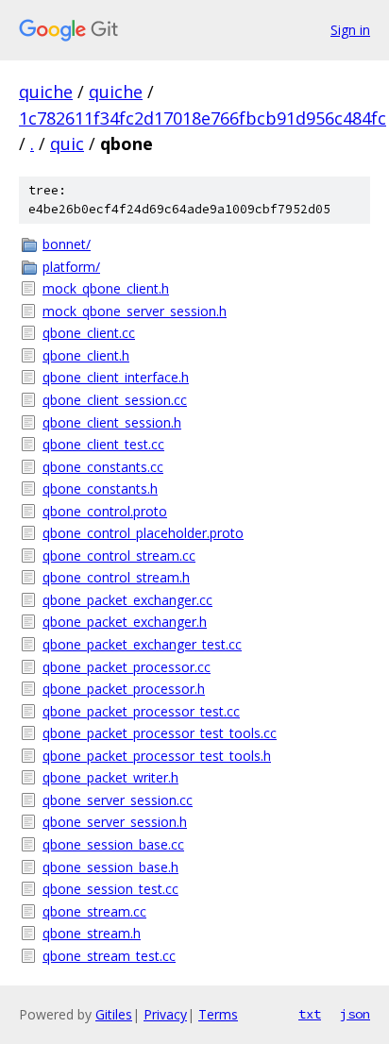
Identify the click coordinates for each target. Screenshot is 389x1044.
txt (309, 1013)
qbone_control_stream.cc (118, 555)
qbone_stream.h (91, 933)
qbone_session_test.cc (110, 889)
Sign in (350, 30)
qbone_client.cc (88, 333)
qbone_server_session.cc (117, 800)
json (355, 1013)
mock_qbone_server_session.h (134, 311)
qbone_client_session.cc (114, 400)
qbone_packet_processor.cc (126, 667)
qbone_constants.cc (102, 467)
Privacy (165, 1014)
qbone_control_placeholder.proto (143, 533)
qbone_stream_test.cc (109, 956)
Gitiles (113, 1014)
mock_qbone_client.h (105, 288)
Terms (218, 1014)
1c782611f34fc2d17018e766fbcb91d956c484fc (202, 118)
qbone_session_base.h (110, 867)
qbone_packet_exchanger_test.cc (142, 644)
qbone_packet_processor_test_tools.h (156, 756)
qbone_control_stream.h (116, 577)
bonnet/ (66, 244)
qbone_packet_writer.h (110, 777)
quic (67, 143)
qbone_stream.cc (94, 911)
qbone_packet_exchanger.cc (127, 600)
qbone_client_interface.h (115, 377)
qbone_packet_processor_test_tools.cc (159, 733)
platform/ (71, 267)
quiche (46, 91)
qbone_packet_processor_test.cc (141, 711)
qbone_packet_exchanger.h (124, 622)
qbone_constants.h (100, 488)
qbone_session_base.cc (113, 844)
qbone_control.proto (104, 511)
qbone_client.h (85, 355)
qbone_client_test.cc (103, 444)
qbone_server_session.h (114, 822)
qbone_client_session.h (111, 422)
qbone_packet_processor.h (123, 689)
